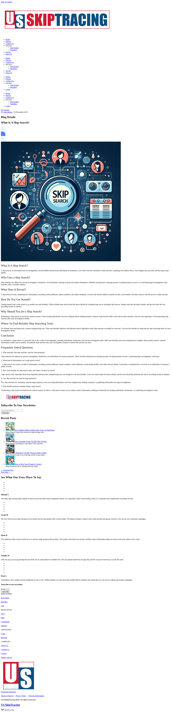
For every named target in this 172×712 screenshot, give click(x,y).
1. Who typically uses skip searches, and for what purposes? (23, 352)
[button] (86, 352)
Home (8, 39)
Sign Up (9, 54)
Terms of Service (7, 696)
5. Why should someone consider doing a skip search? (21, 386)
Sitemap (4, 626)
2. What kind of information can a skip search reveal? (20, 360)
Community (5, 622)
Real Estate (14, 48)
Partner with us (6, 657)
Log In (8, 52)
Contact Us (10, 44)
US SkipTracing (10, 704)
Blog (3, 618)
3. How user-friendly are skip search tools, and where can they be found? (28, 370)
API (2, 606)
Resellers (13, 50)
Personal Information (36, 696)
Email (3, 589)
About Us (4, 646)
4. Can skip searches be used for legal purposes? (19, 378)
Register (4, 638)
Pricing (8, 42)
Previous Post (7, 470)
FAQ (3, 614)
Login (8, 89)
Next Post (6, 472)
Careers (4, 654)
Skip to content (6, 2)
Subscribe (5, 413)
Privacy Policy (21, 696)
